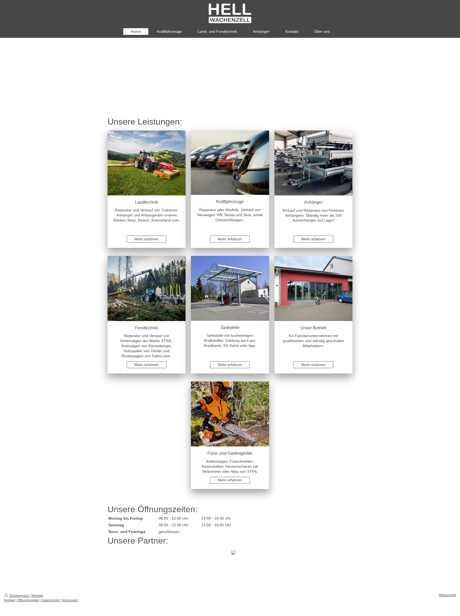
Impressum (70, 600)
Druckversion (19, 596)
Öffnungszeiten (28, 600)
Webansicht (447, 595)
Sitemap (37, 596)
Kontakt (9, 600)
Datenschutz (51, 600)
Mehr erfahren (146, 239)
